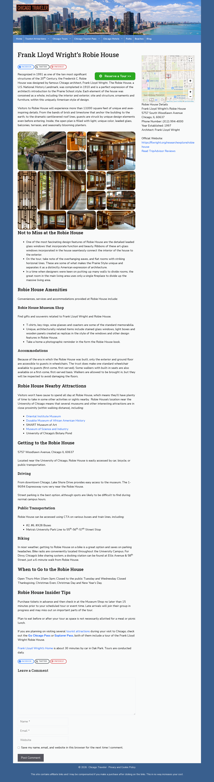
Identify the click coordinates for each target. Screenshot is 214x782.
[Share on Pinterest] (57, 168)
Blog (149, 38)
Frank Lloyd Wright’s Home (35, 648)
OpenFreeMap (178, 101)
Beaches (139, 38)
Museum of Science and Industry (47, 429)
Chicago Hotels (111, 38)
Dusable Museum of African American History (55, 420)
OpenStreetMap (189, 101)
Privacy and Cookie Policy (122, 767)
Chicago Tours (60, 38)
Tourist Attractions (35, 38)
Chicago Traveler (98, 767)
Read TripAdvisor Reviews (158, 151)
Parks (129, 38)
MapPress (169, 101)
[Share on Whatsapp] (53, 168)
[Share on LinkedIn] (61, 168)
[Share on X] (45, 168)
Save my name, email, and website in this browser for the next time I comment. (72, 747)
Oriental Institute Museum (43, 416)
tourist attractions (78, 631)
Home (19, 38)
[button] (42, 151)
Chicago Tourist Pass (85, 38)
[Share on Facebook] (49, 168)
